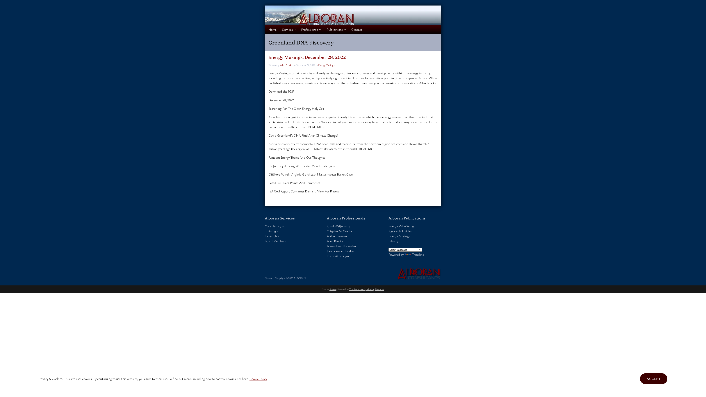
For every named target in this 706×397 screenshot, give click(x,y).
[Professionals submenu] (320, 29)
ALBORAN (300, 278)
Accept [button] (654, 378)
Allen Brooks (286, 65)
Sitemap (269, 278)
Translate (418, 254)
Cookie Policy (258, 378)
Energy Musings (326, 65)
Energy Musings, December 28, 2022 (307, 56)
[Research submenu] (279, 236)
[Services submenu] (295, 29)
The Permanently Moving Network (366, 289)
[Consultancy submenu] (283, 226)
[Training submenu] (278, 231)
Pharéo (332, 289)
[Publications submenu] (345, 29)
